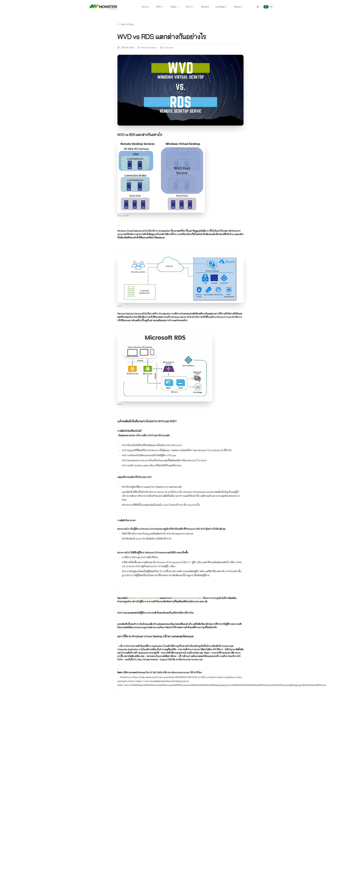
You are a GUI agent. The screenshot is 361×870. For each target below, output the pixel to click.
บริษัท (158, 6)
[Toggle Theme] (257, 6)
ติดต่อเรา (238, 6)
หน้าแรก (145, 6)
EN (271, 7)
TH (266, 7)
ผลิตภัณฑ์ (205, 6)
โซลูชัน (173, 6)
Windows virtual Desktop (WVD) (143, 598)
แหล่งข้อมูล (220, 6)
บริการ (189, 6)
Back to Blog (127, 24)
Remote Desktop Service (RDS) (187, 598)
